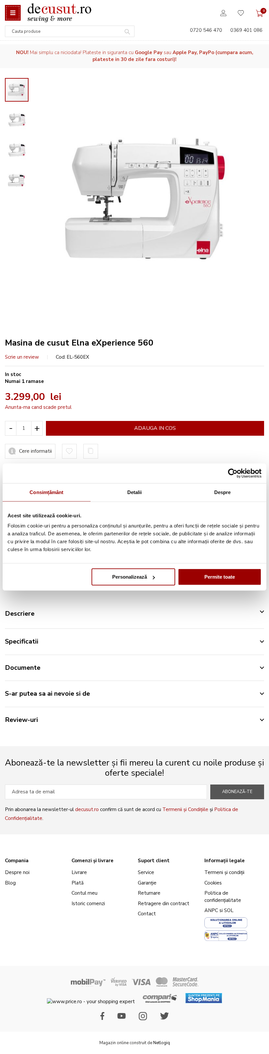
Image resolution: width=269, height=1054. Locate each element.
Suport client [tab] (154, 860)
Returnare (149, 893)
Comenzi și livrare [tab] (93, 860)
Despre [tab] (222, 492)
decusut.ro (87, 809)
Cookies (213, 883)
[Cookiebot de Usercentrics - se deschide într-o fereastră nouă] (232, 473)
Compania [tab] (17, 860)
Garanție (147, 883)
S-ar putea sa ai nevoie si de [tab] (47, 693)
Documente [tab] (22, 667)
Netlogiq (161, 1043)
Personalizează (129, 577)
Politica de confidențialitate (222, 896)
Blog (10, 883)
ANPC (211, 910)
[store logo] (59, 12)
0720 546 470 (206, 30)
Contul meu (84, 893)
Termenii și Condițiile (185, 809)
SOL (229, 910)
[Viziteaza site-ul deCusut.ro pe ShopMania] (203, 1001)
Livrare (79, 872)
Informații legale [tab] (224, 860)
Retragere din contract (163, 903)
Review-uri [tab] (21, 719)
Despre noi (17, 872)
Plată (78, 883)
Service (146, 872)
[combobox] (69, 31)
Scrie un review (22, 357)
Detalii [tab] (134, 492)
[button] (20, 117)
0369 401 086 (246, 30)
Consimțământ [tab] (46, 492)
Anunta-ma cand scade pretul (38, 407)
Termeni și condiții (224, 872)
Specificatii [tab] (21, 641)
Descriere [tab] (19, 613)
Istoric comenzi (88, 903)
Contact (147, 913)
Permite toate (219, 577)
